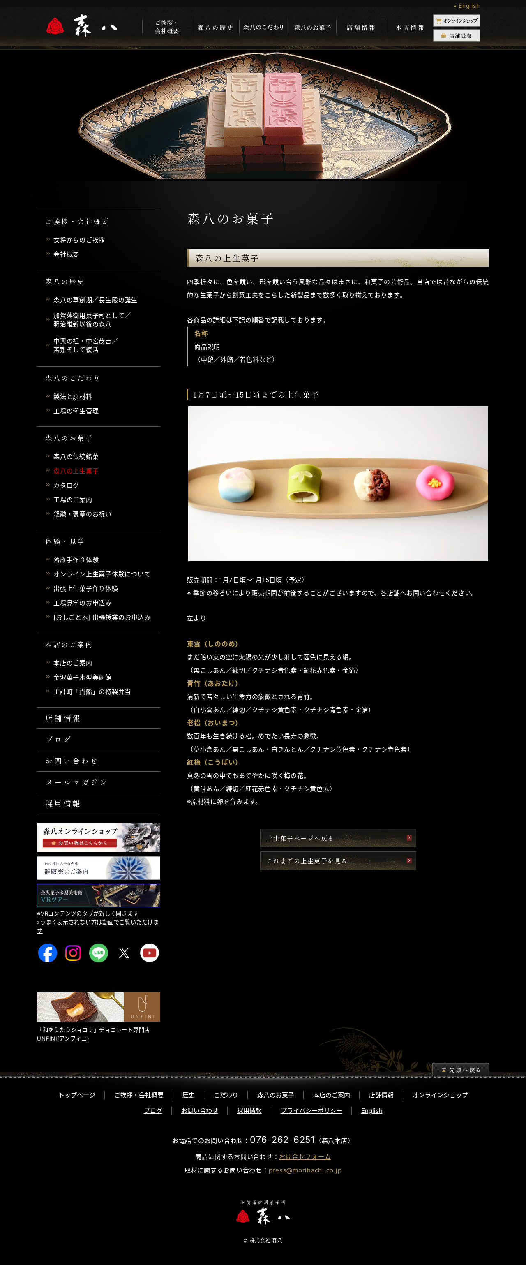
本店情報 (409, 27)
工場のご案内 (72, 500)
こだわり (226, 1095)
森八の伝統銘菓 (76, 456)
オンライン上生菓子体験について (101, 574)
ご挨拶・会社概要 (139, 1095)
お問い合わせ (72, 760)
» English (466, 5)
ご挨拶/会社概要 (166, 27)
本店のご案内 (72, 663)
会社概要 (66, 254)
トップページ (76, 1095)
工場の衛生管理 (76, 411)
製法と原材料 (72, 396)
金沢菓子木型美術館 (82, 677)
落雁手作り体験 (76, 560)
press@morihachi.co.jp (305, 1170)
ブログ (58, 739)
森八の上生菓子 (76, 471)
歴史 (188, 1095)
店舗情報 (360, 27)
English (372, 1111)
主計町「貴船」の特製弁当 (92, 692)
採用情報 (63, 803)
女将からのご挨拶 (79, 240)
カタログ (66, 485)
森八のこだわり (263, 27)
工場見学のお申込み (82, 603)
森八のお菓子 (312, 27)
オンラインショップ (440, 1095)
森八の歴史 (215, 27)
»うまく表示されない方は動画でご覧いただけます (98, 926)
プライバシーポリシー (311, 1111)
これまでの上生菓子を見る (307, 860)
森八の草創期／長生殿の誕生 (95, 300)
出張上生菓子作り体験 (85, 588)
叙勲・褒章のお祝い (82, 514)
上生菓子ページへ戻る (301, 838)
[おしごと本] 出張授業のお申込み (102, 617)
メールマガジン (76, 782)
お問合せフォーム (305, 1157)
